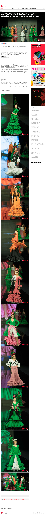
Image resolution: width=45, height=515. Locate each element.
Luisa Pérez (40, 134)
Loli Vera (33, 134)
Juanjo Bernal (34, 132)
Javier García (34, 127)
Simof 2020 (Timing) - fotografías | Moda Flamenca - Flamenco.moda (14, 499)
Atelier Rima (34, 115)
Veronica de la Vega (35, 153)
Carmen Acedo (34, 118)
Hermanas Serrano (35, 126)
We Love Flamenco (35, 156)
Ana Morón (34, 111)
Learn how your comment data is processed (11, 498)
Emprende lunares (35, 122)
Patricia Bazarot (35, 140)
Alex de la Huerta (35, 110)
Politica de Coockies (9, 508)
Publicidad (5, 508)
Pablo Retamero (35, 139)
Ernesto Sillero (35, 123)
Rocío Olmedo (34, 147)
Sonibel (33, 152)
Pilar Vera (40, 143)
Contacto (2, 508)
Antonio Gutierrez (35, 113)
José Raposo (34, 131)
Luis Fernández (35, 135)
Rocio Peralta (34, 145)
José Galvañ (34, 128)
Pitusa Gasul (34, 144)
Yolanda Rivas (34, 157)
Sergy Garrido (34, 149)
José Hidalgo (34, 130)
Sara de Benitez (35, 148)
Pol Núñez (41, 144)
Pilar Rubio (34, 143)
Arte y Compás (34, 114)
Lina (40, 132)
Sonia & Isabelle (35, 151)
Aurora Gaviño (35, 117)
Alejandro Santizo (35, 109)
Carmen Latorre (35, 119)
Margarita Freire (35, 136)
